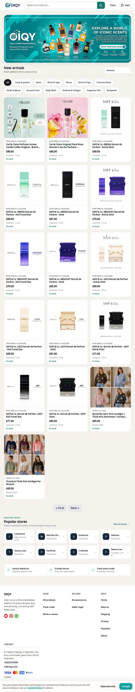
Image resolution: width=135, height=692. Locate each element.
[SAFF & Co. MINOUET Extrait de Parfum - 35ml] (67, 252)
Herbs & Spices (13, 90)
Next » (75, 508)
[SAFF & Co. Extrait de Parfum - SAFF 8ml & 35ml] (110, 320)
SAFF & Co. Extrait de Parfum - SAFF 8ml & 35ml (110, 348)
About (104, 635)
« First (60, 508)
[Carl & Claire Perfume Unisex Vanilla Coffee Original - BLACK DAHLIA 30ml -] (24, 117)
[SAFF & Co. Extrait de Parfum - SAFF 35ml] (67, 387)
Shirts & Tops (53, 82)
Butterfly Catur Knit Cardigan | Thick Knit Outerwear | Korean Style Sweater (108, 415)
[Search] (101, 5)
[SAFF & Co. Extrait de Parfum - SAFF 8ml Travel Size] (24, 387)
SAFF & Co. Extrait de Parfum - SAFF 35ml (67, 415)
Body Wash (51, 90)
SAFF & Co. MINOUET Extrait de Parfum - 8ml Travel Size (22, 280)
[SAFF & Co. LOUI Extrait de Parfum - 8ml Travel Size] (24, 320)
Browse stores (79, 600)
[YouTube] (6, 616)
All (7, 82)
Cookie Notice (34, 687)
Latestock (10, 155)
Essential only (108, 686)
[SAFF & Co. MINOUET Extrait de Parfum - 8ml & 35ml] (110, 185)
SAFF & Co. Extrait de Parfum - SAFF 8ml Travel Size (24, 415)
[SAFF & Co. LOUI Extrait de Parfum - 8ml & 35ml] (110, 252)
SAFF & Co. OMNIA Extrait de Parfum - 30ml (64, 213)
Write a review (50, 614)
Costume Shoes (104, 82)
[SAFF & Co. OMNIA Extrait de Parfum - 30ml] (67, 185)
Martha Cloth (97, 425)
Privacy (104, 621)
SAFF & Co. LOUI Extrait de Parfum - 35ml (67, 348)
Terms (104, 600)
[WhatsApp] (16, 616)
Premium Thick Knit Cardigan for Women (23, 483)
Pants (38, 82)
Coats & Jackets (22, 82)
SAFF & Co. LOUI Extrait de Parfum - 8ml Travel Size (24, 348)
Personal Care (33, 90)
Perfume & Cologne (71, 90)
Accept (126, 686)
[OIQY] (13, 5)
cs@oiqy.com (11, 666)
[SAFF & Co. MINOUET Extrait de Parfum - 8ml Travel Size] (24, 252)
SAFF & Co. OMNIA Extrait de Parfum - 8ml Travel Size (21, 213)
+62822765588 (11, 662)
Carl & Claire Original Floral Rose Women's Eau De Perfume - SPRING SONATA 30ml (66, 146)
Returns (105, 607)
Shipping (105, 614)
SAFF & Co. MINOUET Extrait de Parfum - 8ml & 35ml (108, 213)
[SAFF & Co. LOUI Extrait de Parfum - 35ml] (67, 320)
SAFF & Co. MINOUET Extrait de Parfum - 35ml (65, 280)
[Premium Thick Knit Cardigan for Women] (24, 454)
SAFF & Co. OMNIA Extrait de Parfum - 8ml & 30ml (107, 146)
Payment (105, 628)
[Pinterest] (11, 616)
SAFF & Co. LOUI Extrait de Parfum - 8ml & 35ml (110, 280)
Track (113, 5)
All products (49, 600)
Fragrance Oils (94, 90)
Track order (49, 607)
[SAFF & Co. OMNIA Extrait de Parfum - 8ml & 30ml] (110, 117)
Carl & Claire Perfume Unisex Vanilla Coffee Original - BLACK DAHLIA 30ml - (22, 146)
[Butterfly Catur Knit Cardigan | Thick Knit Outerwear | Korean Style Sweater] (110, 387)
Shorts (69, 82)
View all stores (121, 524)
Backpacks (112, 90)
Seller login (77, 607)
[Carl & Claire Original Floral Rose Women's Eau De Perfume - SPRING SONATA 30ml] (67, 117)
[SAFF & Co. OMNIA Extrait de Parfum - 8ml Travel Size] (24, 185)
